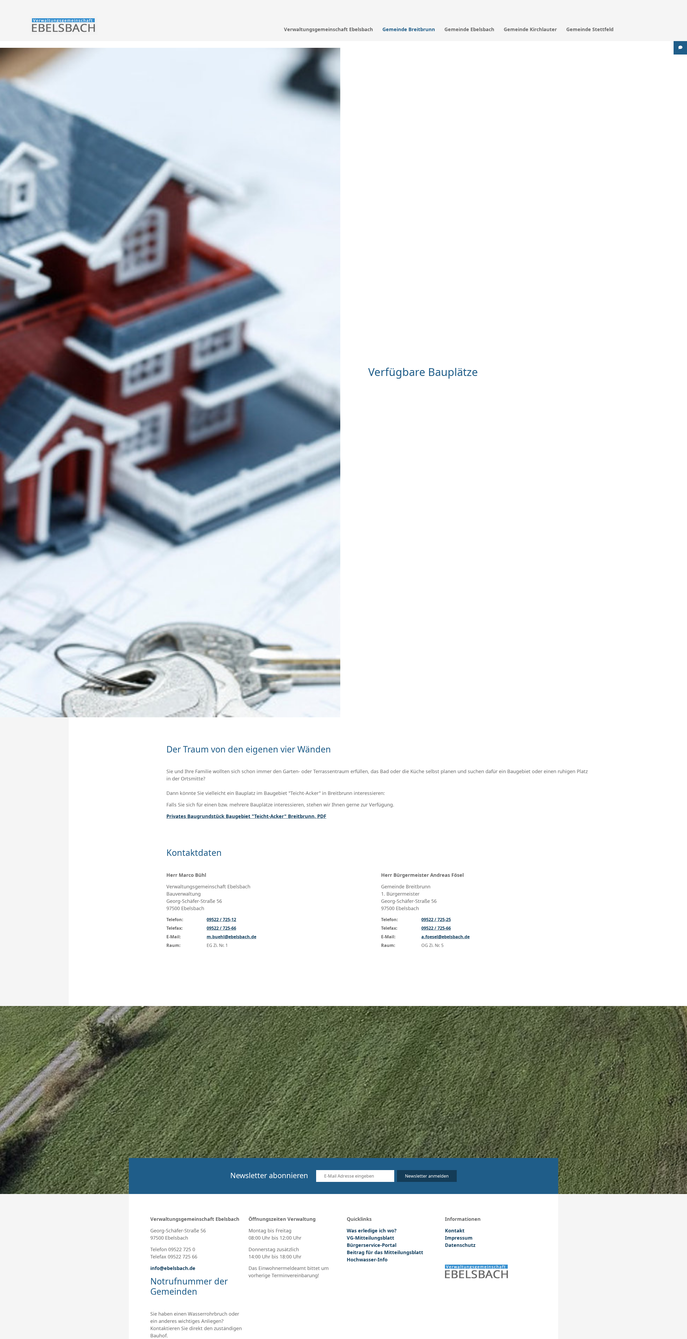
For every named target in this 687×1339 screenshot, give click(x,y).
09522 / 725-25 (436, 919)
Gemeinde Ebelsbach (469, 29)
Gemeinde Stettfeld (589, 29)
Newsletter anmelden (427, 1176)
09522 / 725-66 (221, 928)
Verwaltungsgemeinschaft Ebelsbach (328, 29)
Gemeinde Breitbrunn (408, 29)
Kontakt (455, 1230)
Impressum (459, 1238)
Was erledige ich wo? (372, 1230)
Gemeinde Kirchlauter (530, 29)
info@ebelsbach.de (172, 1268)
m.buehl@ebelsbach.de (231, 937)
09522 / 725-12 (221, 919)
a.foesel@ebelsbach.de (445, 937)
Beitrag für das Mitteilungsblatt (385, 1252)
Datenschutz (460, 1245)
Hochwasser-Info (367, 1259)
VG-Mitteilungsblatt (370, 1238)
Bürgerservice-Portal (371, 1245)
